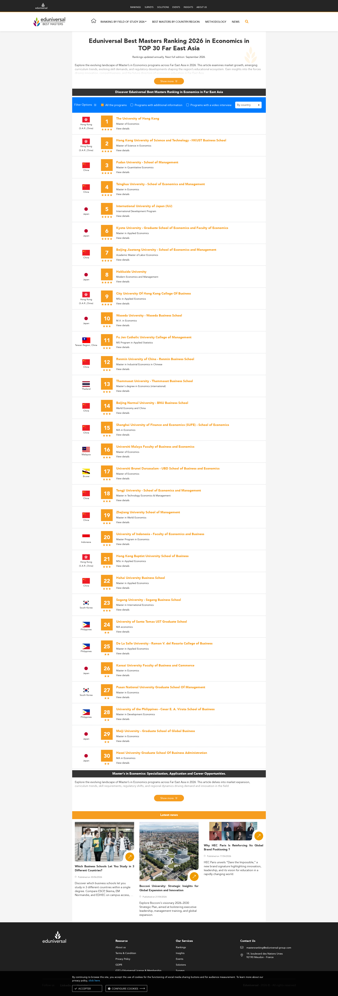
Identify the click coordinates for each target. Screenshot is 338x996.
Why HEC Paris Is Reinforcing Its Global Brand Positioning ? (233, 847)
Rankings (181, 947)
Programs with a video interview (210, 105)
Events (179, 959)
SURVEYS (149, 7)
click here (94, 981)
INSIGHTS (188, 7)
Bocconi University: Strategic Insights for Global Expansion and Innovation (169, 888)
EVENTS (176, 7)
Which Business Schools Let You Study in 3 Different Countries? (104, 868)
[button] (145, 22)
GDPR (118, 965)
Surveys (180, 970)
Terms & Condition (125, 953)
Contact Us (247, 941)
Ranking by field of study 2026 (123, 22)
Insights (180, 953)
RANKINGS (135, 7)
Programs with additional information (158, 105)
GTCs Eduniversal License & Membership (138, 970)
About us (120, 947)
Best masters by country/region (176, 22)
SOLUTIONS (163, 7)
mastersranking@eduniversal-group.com (268, 948)
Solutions (181, 965)
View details (122, 128)
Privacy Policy (122, 959)
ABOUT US (201, 7)
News (235, 22)
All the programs (116, 105)
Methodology (215, 22)
